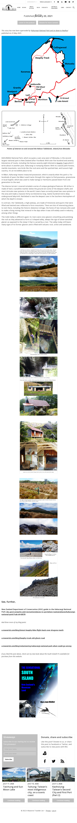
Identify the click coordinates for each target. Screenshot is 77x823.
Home (18, 7)
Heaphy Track (62, 163)
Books (24, 7)
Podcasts (45, 7)
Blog (38, 7)
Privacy (48, 811)
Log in (54, 811)
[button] (32, 2)
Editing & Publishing (54, 7)
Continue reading (14, 800)
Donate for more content (48, 23)
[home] (9, 7)
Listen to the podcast (27, 23)
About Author (31, 7)
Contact (68, 7)
